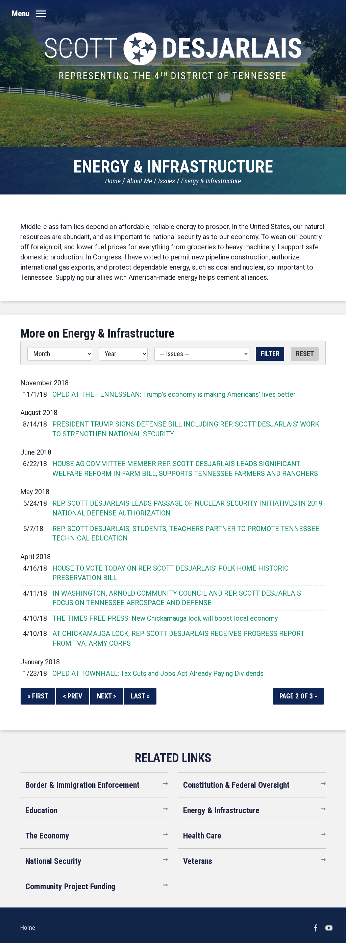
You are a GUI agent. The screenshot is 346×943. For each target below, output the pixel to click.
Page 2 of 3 (297, 696)
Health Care (202, 836)
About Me (139, 181)
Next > (106, 696)
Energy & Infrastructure (211, 181)
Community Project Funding (70, 886)
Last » (140, 696)
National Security (53, 861)
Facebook (315, 928)
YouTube (329, 928)
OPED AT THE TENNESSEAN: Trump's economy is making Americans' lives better (174, 394)
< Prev (72, 696)
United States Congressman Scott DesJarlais (173, 56)
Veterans (197, 861)
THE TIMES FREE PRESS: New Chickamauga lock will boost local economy (165, 618)
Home (113, 181)
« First (37, 696)
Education (41, 810)
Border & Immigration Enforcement (82, 785)
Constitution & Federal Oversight (236, 785)
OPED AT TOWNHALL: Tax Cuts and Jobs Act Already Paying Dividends (158, 673)
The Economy (47, 836)
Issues (166, 181)
